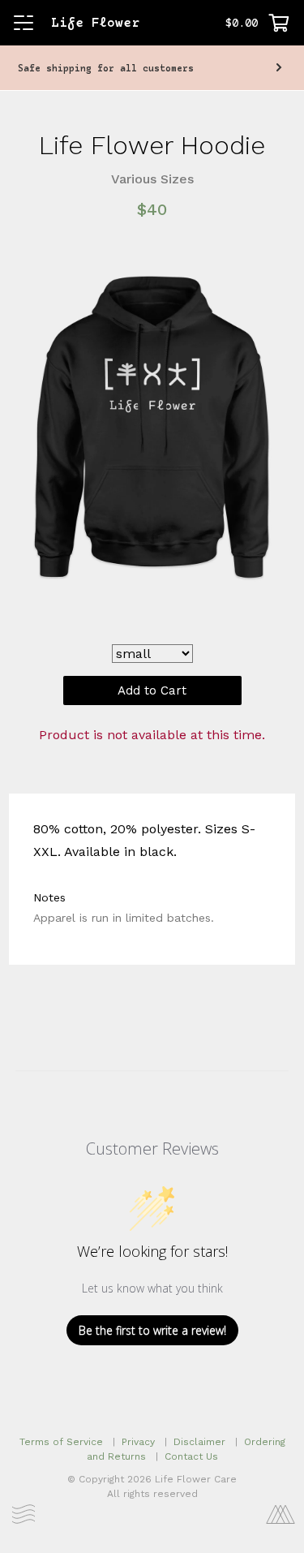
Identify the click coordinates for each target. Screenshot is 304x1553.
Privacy (138, 1442)
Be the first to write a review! (152, 1330)
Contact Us (191, 1456)
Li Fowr (95, 23)
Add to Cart (152, 690)
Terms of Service (61, 1442)
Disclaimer (199, 1442)
